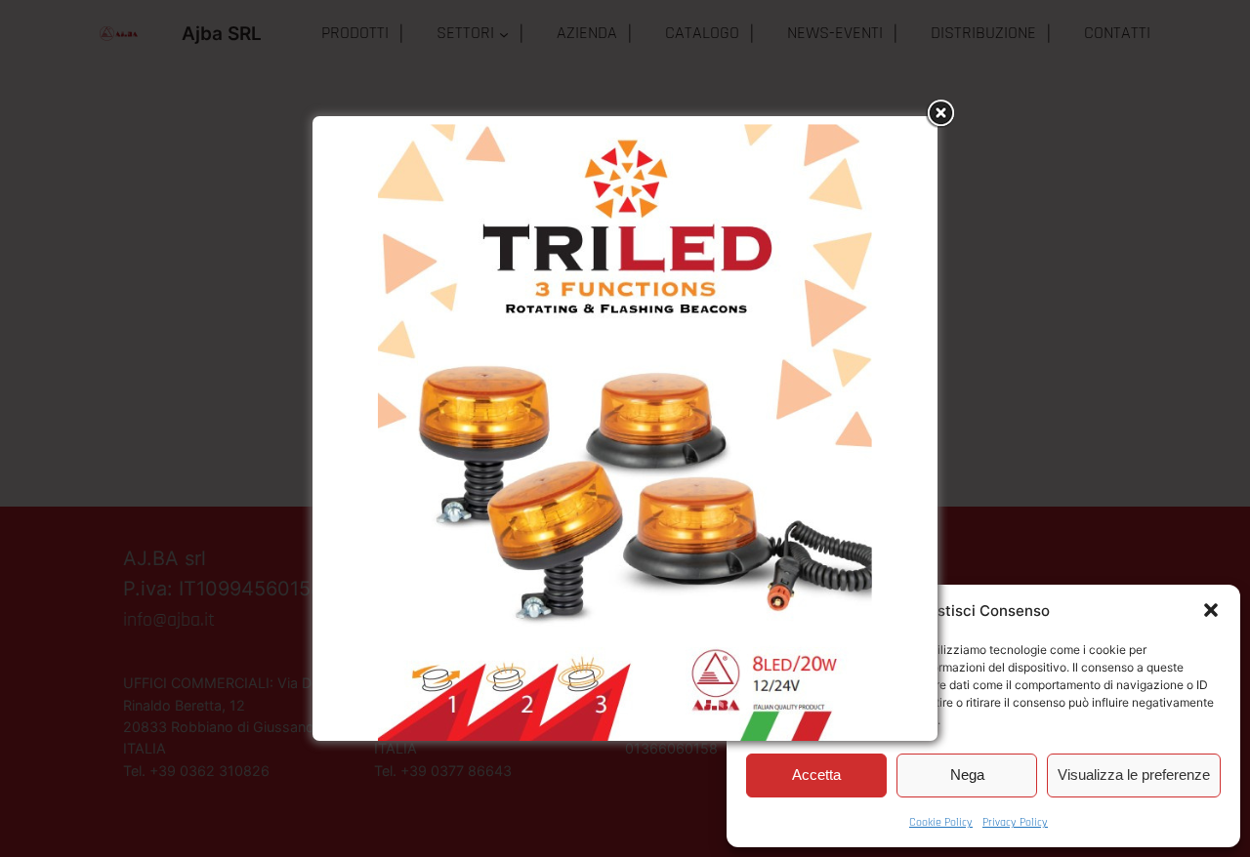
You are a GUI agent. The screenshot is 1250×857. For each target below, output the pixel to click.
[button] (1211, 610)
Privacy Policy (1015, 822)
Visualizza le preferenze (1134, 774)
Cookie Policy (941, 822)
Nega (967, 774)
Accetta (816, 774)
